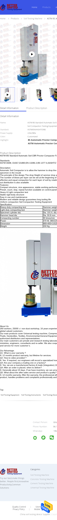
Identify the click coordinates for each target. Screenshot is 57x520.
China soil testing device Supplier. (35, 514)
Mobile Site (39, 509)
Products (46, 7)
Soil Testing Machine (39, 475)
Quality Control (19, 507)
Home (34, 7)
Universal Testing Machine (42, 487)
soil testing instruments (31, 395)
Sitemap (39, 507)
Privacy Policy (19, 509)
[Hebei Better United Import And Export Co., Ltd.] (37, 438)
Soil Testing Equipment (10, 395)
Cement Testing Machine (41, 483)
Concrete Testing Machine (42, 479)
